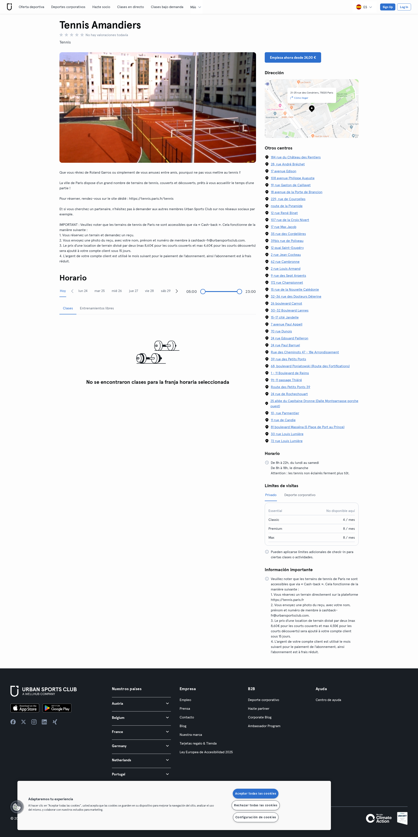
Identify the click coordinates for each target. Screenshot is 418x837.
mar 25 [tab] (99, 291)
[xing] (54, 722)
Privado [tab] (270, 495)
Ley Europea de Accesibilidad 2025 (206, 752)
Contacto (187, 717)
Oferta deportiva (31, 7)
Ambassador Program (264, 726)
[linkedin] (44, 722)
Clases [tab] (68, 308)
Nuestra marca (191, 734)
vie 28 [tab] (149, 291)
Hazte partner (258, 708)
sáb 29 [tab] (166, 291)
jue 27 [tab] (133, 291)
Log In (404, 7)
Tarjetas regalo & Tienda (198, 743)
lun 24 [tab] (83, 291)
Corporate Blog (259, 717)
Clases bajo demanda (167, 7)
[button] (141, 703)
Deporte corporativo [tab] (299, 495)
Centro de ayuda (328, 700)
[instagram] (34, 722)
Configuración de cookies (255, 817)
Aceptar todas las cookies (255, 793)
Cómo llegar (301, 97)
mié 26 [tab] (117, 291)
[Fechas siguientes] (176, 291)
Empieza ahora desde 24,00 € (293, 57)
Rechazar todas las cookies (255, 805)
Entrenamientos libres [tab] (97, 308)
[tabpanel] (157, 353)
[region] (174, 805)
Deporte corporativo (263, 700)
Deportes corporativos (68, 7)
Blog (183, 726)
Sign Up (388, 7)
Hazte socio (101, 7)
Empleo (185, 700)
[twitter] (23, 722)
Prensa (185, 708)
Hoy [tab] (63, 291)
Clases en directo (130, 7)
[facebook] (13, 722)
